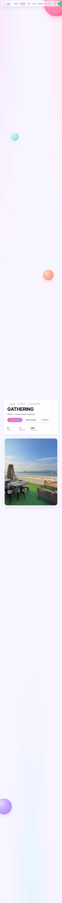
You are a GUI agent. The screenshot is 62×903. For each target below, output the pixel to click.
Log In (55, 3)
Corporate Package (22, 3)
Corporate (16, 3)
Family (28, 3)
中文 (49, 3)
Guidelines (40, 3)
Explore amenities (31, 420)
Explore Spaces (13, 420)
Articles (34, 3)
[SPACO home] (5, 4)
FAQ (46, 3)
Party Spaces (9, 3)
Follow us (46, 420)
